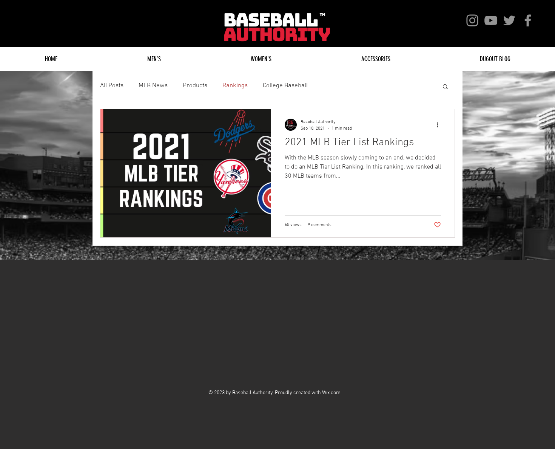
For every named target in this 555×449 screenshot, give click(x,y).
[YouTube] (491, 20)
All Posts (111, 86)
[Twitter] (509, 20)
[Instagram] (472, 20)
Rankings (235, 86)
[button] (445, 87)
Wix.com (331, 393)
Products (195, 86)
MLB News (153, 86)
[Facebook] (528, 20)
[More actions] (439, 124)
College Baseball (285, 86)
